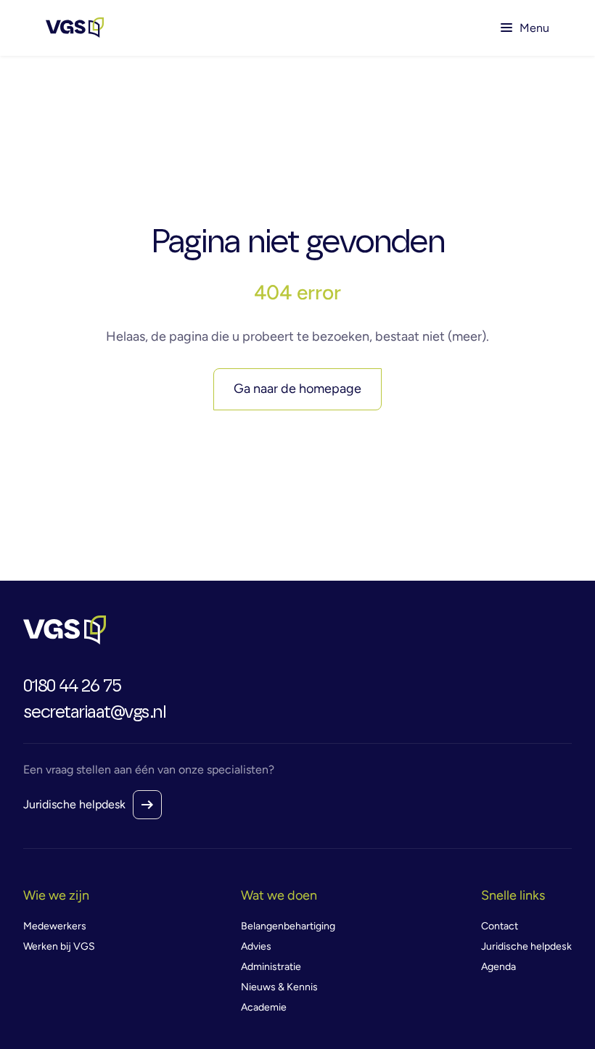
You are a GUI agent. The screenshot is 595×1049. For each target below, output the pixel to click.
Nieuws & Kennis (279, 987)
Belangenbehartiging (288, 926)
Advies (256, 946)
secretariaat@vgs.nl (94, 712)
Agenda (498, 967)
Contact (499, 926)
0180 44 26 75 (72, 686)
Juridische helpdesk (74, 804)
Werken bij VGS (59, 946)
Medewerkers (54, 926)
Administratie (271, 967)
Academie (264, 1007)
